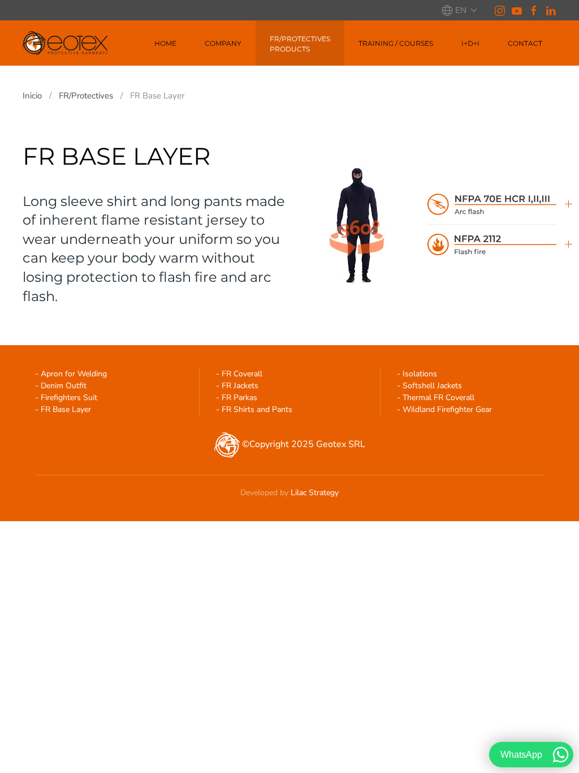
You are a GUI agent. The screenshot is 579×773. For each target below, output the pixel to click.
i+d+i (470, 43)
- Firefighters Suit (66, 397)
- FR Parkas (236, 397)
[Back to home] (65, 43)
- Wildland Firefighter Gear (444, 409)
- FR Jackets (237, 385)
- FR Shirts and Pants (254, 409)
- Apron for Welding (71, 373)
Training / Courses (395, 43)
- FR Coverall (239, 373)
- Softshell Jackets (429, 385)
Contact (525, 43)
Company (223, 43)
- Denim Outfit (61, 385)
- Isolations (417, 373)
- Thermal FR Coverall (435, 397)
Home (165, 43)
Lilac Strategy (315, 492)
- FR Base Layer (63, 409)
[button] (459, 10)
